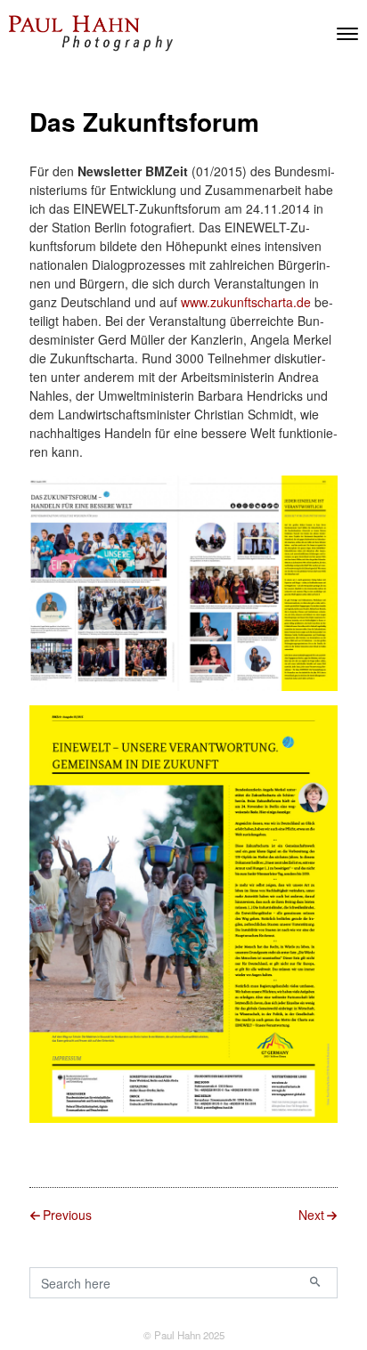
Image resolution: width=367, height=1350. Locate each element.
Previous (67, 1215)
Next (311, 1215)
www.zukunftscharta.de (246, 302)
